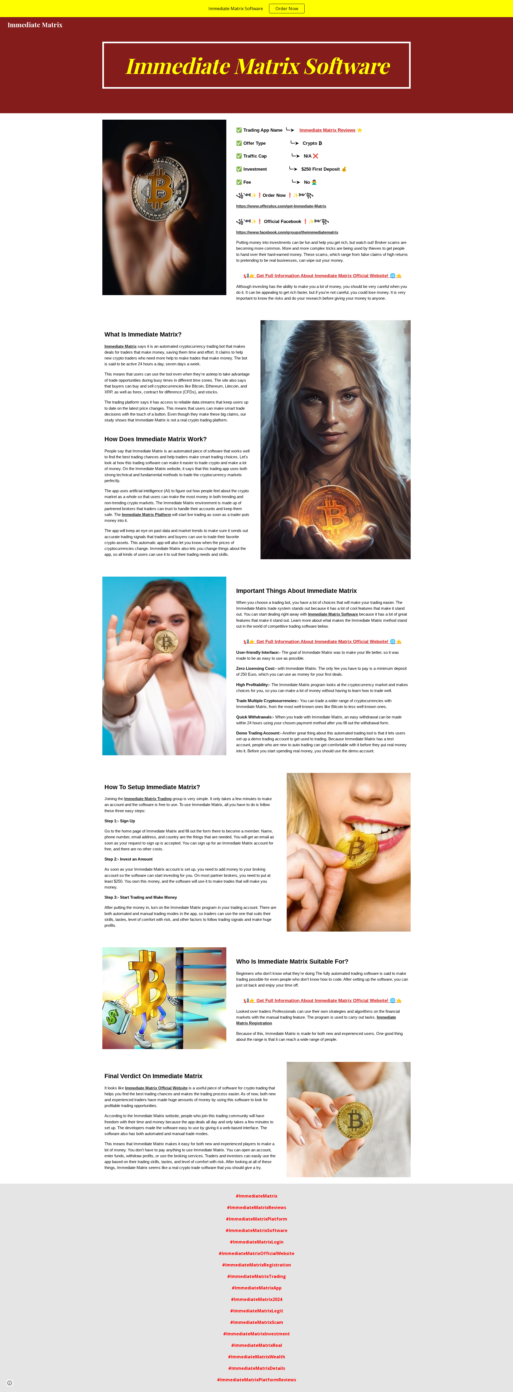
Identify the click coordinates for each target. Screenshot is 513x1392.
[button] (9, 1383)
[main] (256, 65)
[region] (256, 8)
